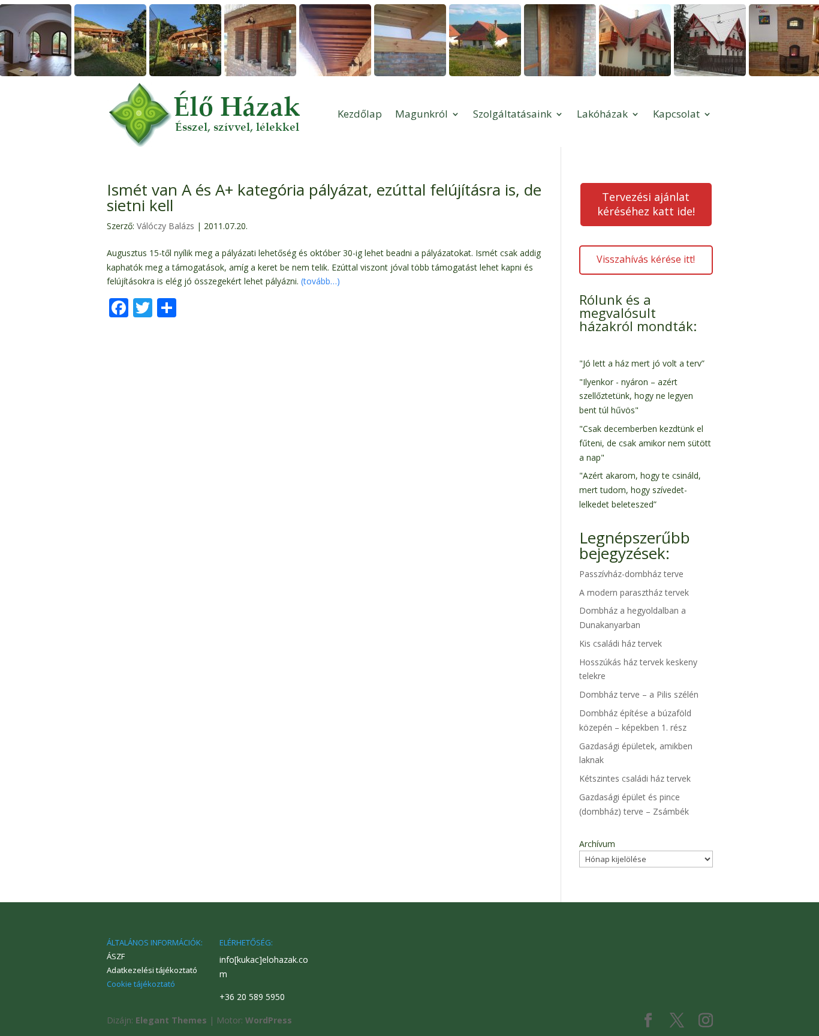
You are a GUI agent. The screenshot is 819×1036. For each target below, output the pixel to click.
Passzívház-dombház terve (631, 573)
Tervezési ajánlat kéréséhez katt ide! (646, 204)
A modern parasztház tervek (634, 592)
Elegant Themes (171, 1020)
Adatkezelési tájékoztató (152, 970)
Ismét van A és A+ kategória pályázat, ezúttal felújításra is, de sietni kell (324, 197)
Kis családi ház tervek (620, 643)
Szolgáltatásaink (512, 114)
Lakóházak (602, 114)
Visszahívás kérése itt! (646, 259)
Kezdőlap (360, 114)
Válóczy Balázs (165, 226)
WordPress (268, 1020)
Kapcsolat (676, 114)
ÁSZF (116, 956)
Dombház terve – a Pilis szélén (638, 694)
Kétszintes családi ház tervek (635, 778)
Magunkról (421, 114)
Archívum (597, 843)
